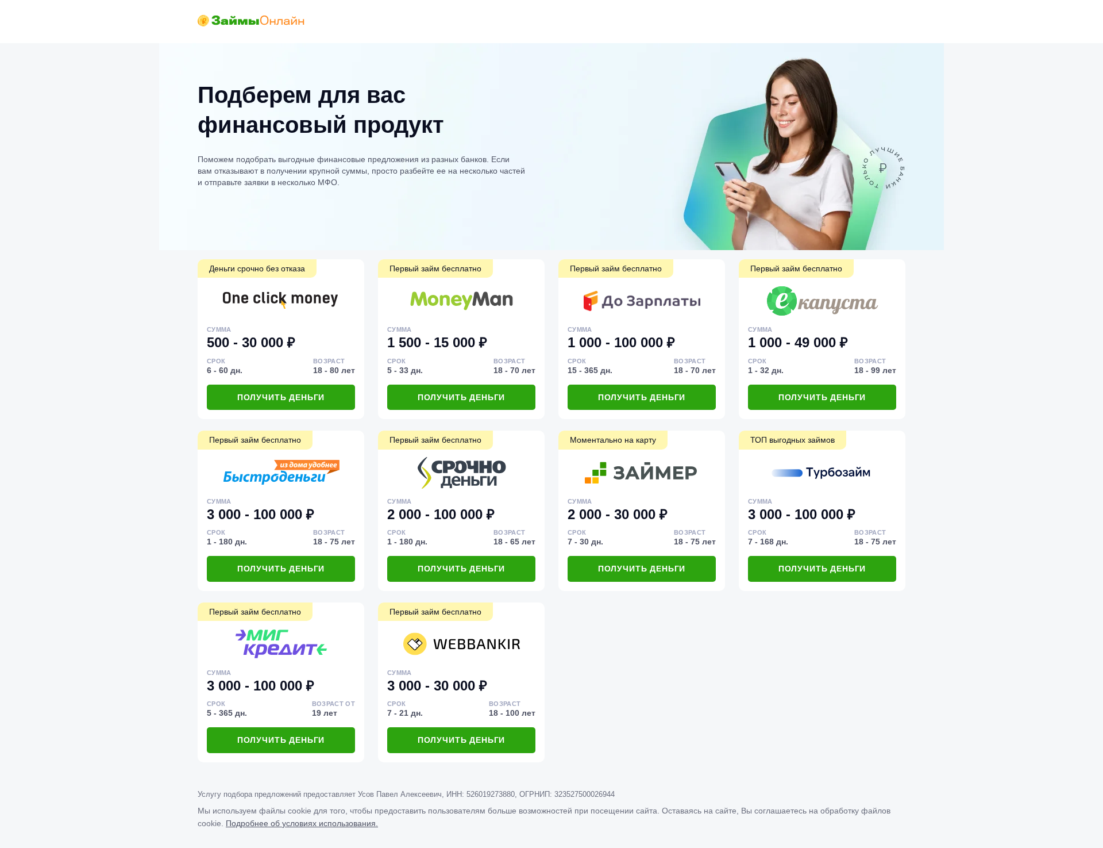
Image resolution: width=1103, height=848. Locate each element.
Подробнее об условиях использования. (302, 823)
